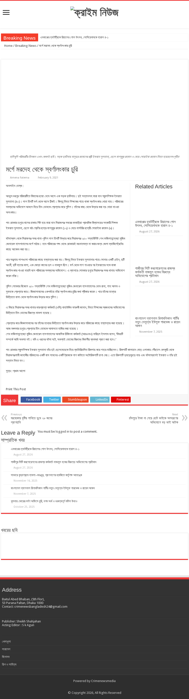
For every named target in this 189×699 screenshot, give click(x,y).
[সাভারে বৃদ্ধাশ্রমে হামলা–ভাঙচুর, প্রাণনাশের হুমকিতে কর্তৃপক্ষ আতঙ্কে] (79, 546)
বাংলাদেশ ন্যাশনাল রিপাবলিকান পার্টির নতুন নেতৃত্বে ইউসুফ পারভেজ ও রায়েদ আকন (157, 322)
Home (8, 46)
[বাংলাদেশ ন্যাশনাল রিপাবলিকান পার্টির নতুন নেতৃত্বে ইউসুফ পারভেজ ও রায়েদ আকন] (110, 546)
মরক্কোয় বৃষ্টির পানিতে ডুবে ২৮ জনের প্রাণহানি (31, 418)
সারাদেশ (6, 649)
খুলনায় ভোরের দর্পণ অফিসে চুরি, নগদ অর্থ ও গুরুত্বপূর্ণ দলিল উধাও (44, 501)
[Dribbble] (99, 687)
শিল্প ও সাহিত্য (9, 664)
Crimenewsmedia (103, 681)
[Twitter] (90, 687)
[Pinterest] (94, 687)
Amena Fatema (19, 177)
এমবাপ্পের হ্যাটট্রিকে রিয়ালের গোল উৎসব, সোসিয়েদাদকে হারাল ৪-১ (74, 37)
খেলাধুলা (6, 641)
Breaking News (25, 46)
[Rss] (80, 687)
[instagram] (108, 687)
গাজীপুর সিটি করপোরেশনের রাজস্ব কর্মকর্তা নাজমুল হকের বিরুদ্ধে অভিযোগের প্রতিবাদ (155, 272)
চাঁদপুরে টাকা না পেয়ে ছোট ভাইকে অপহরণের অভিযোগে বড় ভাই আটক (153, 418)
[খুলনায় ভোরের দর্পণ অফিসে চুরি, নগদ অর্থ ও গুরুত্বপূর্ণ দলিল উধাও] (140, 546)
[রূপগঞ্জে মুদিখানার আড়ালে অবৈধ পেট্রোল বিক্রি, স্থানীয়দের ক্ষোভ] (170, 546)
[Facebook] (85, 687)
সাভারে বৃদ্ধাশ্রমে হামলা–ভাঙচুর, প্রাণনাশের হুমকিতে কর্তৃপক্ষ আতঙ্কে (46, 475)
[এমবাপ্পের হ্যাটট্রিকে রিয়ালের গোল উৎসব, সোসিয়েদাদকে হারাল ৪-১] (18, 546)
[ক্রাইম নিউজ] (94, 11)
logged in (62, 431)
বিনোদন (6, 657)
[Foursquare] (104, 687)
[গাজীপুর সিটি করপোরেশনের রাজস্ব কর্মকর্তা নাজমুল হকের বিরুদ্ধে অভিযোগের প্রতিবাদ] (49, 546)
